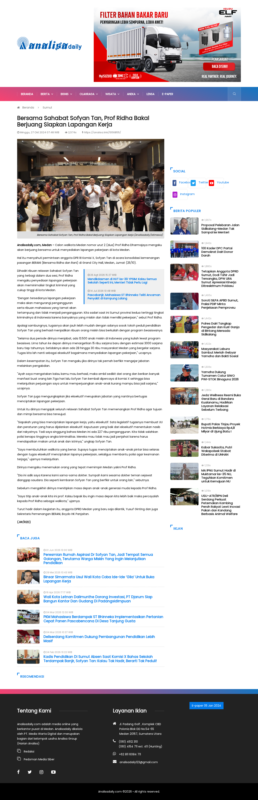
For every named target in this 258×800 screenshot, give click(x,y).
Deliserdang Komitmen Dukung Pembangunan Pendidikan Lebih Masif (99, 638)
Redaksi (29, 751)
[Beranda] (49, 43)
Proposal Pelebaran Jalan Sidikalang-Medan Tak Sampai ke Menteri (220, 228)
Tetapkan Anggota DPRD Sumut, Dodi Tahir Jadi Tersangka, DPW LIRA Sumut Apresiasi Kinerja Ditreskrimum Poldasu (219, 278)
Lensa (150, 94)
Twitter (202, 182)
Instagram (184, 194)
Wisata (111, 94)
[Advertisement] (205, 133)
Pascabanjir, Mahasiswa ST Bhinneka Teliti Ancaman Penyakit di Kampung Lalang (124, 296)
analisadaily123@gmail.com (139, 762)
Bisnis (65, 94)
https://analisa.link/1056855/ (102, 132)
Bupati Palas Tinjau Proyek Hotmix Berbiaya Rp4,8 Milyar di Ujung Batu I (220, 427)
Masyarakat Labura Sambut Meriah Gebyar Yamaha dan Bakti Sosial (219, 352)
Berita (46, 94)
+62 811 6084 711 (130, 754)
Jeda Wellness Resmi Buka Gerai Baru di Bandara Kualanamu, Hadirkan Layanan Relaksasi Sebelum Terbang (221, 402)
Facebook (183, 182)
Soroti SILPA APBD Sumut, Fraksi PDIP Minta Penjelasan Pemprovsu (219, 304)
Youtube (220, 182)
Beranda (27, 94)
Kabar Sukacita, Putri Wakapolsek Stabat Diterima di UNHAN (216, 451)
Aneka (132, 94)
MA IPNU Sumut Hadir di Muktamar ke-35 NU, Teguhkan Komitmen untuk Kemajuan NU (218, 475)
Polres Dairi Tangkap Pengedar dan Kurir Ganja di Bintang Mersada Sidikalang (220, 328)
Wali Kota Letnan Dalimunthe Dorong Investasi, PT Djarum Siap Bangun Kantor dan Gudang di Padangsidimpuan (98, 598)
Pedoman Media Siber (39, 759)
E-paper (167, 94)
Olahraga (88, 94)
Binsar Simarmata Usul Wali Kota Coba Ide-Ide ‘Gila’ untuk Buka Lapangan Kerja (99, 579)
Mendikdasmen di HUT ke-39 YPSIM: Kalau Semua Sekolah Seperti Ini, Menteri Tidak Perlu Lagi (122, 280)
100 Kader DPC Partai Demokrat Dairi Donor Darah (217, 251)
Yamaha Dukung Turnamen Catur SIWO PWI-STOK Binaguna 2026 (220, 375)
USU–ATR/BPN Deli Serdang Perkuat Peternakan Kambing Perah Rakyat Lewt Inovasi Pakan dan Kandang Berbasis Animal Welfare (220, 505)
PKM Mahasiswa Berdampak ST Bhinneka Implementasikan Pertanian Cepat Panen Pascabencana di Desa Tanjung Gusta (103, 618)
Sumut (47, 107)
